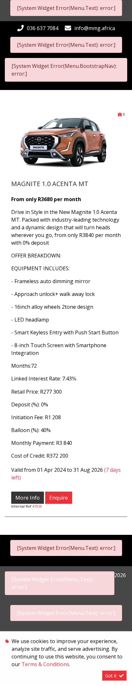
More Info (27, 497)
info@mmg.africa (94, 28)
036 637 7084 (42, 28)
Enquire (58, 497)
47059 (37, 506)
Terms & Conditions (45, 664)
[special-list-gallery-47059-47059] (66, 145)
